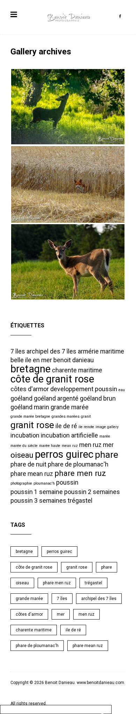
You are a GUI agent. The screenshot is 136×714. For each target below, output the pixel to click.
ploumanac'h (44, 483)
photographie (21, 483)
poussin (67, 482)
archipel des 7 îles (51, 351)
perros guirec (64, 454)
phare (106, 454)
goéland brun (98, 398)
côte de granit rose (52, 379)
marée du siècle (24, 445)
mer (108, 444)
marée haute (49, 445)
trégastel (80, 500)
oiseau (21, 455)
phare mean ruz (31, 473)
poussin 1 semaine (36, 491)
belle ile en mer (31, 360)
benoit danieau (73, 360)
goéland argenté (56, 398)
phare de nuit (28, 464)
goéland (21, 398)
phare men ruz (80, 473)
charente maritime (77, 370)
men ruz (90, 444)
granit (86, 416)
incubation (24, 435)
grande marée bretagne (30, 416)
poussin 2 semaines (92, 491)
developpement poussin (83, 389)
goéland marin (29, 407)
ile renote (86, 427)
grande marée (70, 407)
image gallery (107, 427)
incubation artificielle (69, 435)
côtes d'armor (29, 389)
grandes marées (66, 416)
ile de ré (66, 426)
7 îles (17, 351)
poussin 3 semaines (38, 500)
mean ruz (70, 445)
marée (104, 436)
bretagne (30, 369)
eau (122, 390)
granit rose (32, 425)
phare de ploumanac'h (78, 464)
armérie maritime (101, 351)
